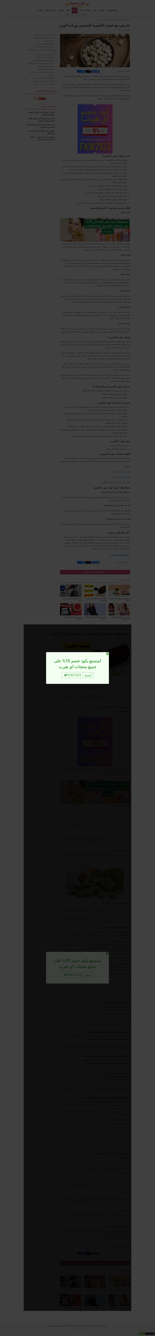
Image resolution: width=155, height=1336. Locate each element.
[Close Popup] (107, 653)
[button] (88, 675)
